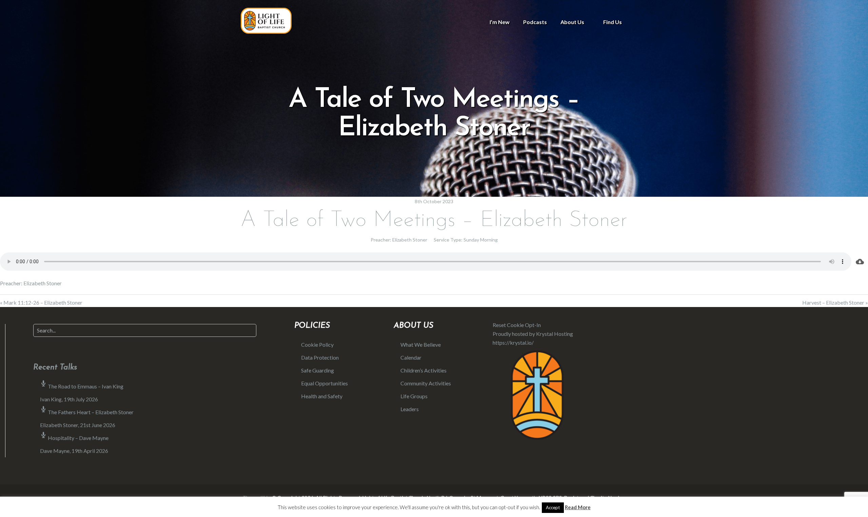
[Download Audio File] (859, 261)
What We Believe (420, 344)
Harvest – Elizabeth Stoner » (835, 302)
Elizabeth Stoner (409, 240)
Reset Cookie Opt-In (517, 325)
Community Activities (425, 383)
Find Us (612, 22)
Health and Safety (321, 396)
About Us (572, 22)
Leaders (409, 409)
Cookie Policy (317, 344)
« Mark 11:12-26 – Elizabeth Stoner (41, 302)
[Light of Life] (266, 20)
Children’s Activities (423, 370)
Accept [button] (553, 507)
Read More (578, 507)
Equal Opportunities (324, 383)
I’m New (500, 22)
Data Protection (320, 357)
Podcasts (535, 22)
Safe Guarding (317, 370)
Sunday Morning (480, 240)
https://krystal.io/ (513, 342)
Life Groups (414, 396)
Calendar (410, 357)
